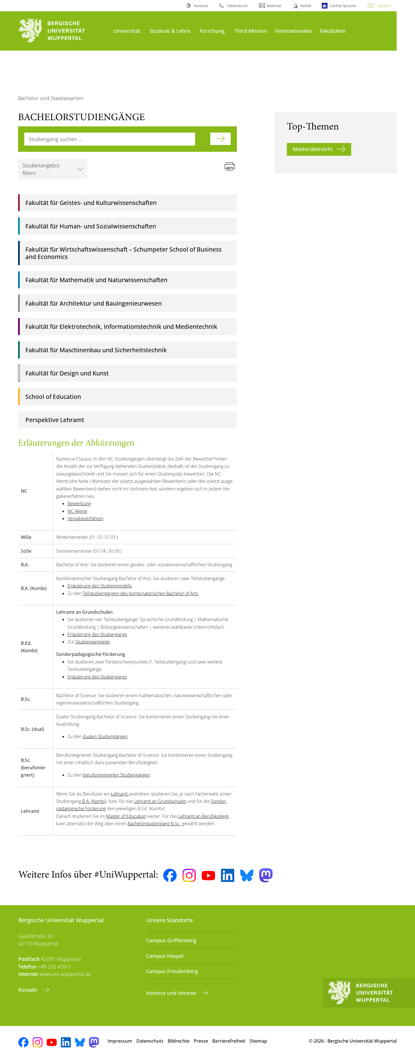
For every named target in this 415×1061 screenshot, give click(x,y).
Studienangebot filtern (41, 169)
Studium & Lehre (170, 30)
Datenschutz (149, 1041)
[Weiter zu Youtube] (208, 875)
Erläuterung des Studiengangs (97, 634)
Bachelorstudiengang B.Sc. (154, 823)
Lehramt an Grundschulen (160, 801)
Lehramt (120, 794)
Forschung (212, 30)
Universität (127, 30)
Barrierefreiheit (228, 1041)
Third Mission (250, 30)
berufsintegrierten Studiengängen (116, 775)
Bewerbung (79, 503)
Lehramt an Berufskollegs (203, 816)
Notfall (305, 5)
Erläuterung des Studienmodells (99, 586)
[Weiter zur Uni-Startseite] (63, 31)
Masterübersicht (313, 149)
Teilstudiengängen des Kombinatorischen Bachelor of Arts (140, 593)
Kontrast (201, 5)
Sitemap (258, 1041)
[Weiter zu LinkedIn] (227, 875)
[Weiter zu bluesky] (247, 875)
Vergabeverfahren (85, 518)
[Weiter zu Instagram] (189, 875)
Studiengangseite (92, 642)
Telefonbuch (237, 5)
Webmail (274, 5)
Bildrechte (178, 1041)
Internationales (293, 30)
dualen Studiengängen (105, 736)
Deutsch (384, 5)
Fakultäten (333, 30)
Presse (201, 1041)
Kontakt (28, 989)
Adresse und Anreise (172, 992)
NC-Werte (77, 511)
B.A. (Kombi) (93, 801)
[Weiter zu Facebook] (170, 875)
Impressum (120, 1041)
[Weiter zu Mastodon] (266, 875)
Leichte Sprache (343, 5)
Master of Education (126, 816)
